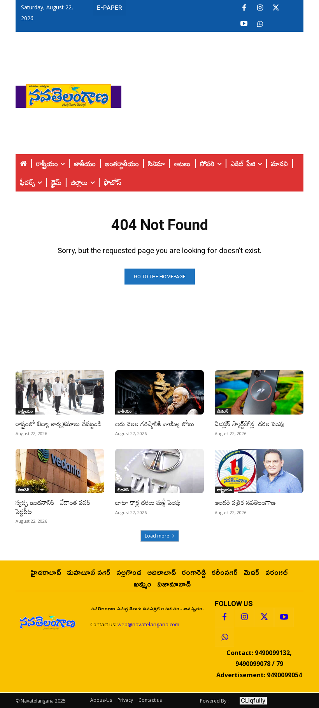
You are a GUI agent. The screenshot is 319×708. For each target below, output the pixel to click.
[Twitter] (276, 8)
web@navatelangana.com (148, 624)
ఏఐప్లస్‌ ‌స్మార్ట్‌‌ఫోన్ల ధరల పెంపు (250, 423)
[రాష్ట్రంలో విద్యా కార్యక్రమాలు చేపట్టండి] (60, 392)
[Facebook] (244, 8)
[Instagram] (260, 8)
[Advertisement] (220, 93)
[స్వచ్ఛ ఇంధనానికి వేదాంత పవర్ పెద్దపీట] (60, 471)
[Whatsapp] (224, 637)
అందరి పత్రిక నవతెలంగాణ (245, 502)
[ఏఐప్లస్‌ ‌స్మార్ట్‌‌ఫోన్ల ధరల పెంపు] (259, 392)
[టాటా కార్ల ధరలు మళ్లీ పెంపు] (159, 471)
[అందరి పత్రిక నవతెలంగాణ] (259, 471)
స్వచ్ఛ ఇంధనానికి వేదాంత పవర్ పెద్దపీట (53, 506)
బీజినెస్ (222, 411)
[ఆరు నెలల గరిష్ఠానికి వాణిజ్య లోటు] (159, 392)
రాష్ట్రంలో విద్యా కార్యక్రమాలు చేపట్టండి (59, 423)
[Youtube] (244, 24)
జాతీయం (124, 411)
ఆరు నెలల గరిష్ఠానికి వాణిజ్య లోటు (154, 423)
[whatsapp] (260, 24)
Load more (157, 535)
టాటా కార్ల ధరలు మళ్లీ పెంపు (148, 502)
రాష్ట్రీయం (25, 411)
